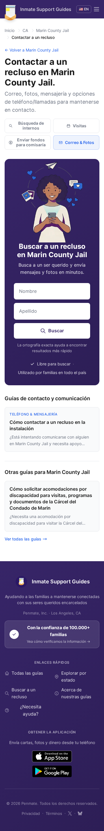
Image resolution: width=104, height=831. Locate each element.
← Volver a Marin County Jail (31, 50)
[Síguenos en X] (70, 813)
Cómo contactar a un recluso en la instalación (47, 425)
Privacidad (31, 813)
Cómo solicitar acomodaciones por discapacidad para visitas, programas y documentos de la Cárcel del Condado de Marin (51, 498)
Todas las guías (27, 673)
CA (25, 30)
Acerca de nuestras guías (76, 693)
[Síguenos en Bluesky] (80, 813)
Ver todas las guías (23, 538)
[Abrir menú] (96, 9)
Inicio (9, 30)
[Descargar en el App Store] (52, 756)
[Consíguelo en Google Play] (51, 771)
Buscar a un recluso (24, 693)
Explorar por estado (73, 676)
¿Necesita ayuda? (30, 710)
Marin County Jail (52, 30)
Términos (54, 813)
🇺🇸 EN (84, 9)
